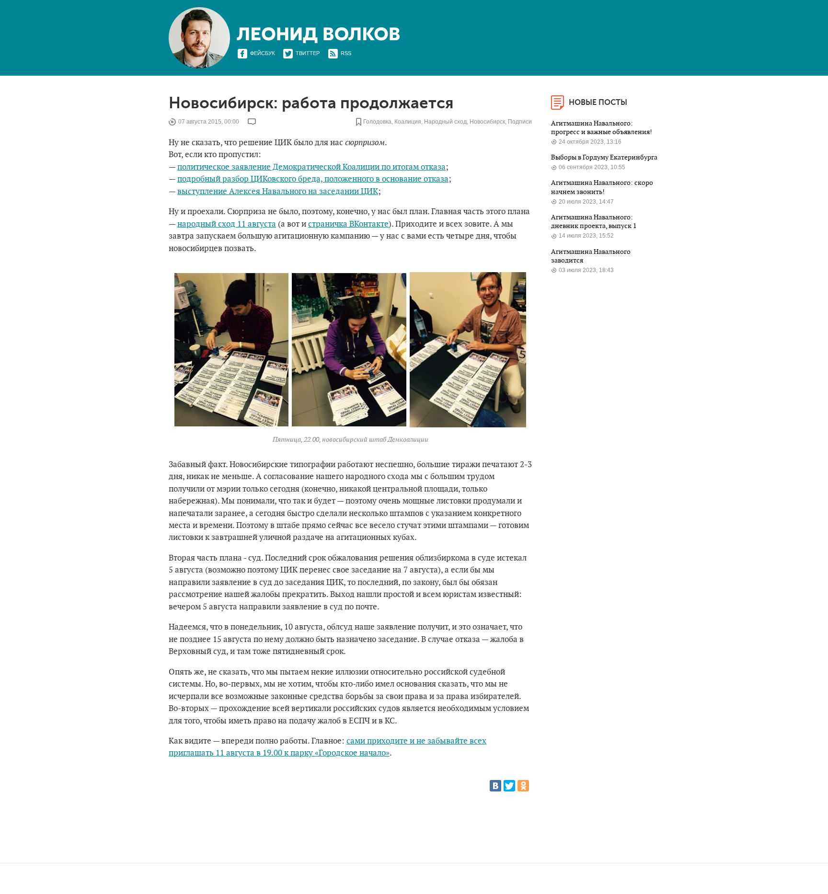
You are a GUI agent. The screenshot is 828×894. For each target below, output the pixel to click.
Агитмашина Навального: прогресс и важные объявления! (602, 127)
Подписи (520, 121)
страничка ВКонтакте (348, 224)
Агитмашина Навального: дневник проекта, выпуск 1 (594, 221)
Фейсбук (262, 53)
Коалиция (407, 121)
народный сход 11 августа (226, 224)
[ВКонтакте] (495, 785)
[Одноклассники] (523, 785)
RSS (346, 53)
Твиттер (308, 53)
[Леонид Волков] (318, 35)
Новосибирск (487, 121)
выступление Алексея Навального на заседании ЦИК (277, 191)
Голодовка (377, 121)
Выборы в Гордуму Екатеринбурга (604, 157)
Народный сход (445, 121)
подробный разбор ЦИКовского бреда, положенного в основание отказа (312, 179)
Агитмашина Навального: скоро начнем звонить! (602, 187)
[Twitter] (509, 785)
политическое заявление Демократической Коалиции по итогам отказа (311, 167)
